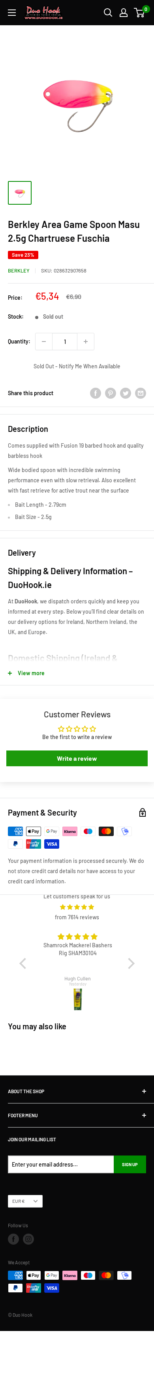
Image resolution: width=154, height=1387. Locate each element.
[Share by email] (140, 392)
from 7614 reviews (77, 917)
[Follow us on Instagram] (28, 1239)
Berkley (19, 270)
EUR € (18, 1201)
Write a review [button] (77, 758)
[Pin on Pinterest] (110, 392)
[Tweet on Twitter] (125, 392)
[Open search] (108, 12)
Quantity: (19, 341)
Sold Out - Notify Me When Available (77, 366)
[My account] (124, 12)
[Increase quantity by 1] (85, 341)
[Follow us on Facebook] (13, 1239)
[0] (140, 12)
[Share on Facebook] (95, 392)
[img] (77, 907)
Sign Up (130, 1164)
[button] (24, 963)
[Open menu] (12, 12)
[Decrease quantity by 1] (44, 341)
